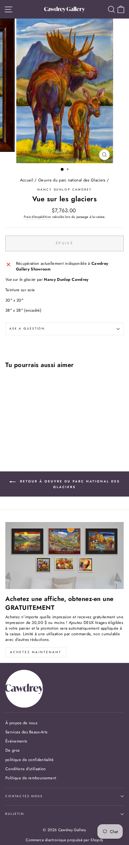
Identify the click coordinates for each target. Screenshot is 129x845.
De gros (12, 750)
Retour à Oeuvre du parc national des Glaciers (69, 484)
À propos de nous (21, 723)
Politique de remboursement (30, 778)
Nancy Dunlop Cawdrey (64, 189)
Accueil (26, 180)
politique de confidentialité (29, 760)
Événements (16, 741)
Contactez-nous (24, 796)
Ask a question (27, 328)
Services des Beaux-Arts (26, 732)
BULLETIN (14, 814)
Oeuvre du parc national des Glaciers (71, 180)
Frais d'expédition (37, 216)
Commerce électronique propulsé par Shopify (64, 840)
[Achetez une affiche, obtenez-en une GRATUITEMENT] (64, 555)
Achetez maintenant (35, 652)
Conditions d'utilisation (25, 769)
